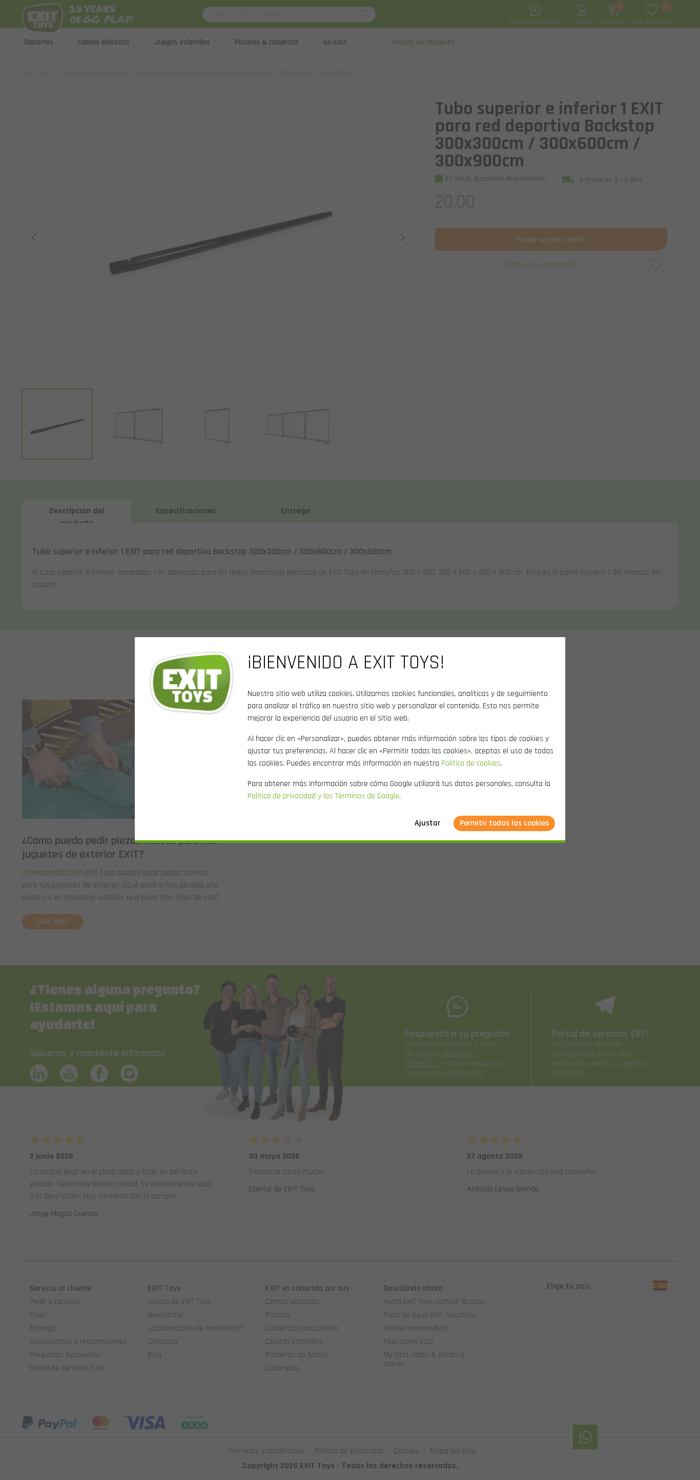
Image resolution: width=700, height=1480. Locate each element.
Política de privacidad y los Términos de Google (323, 796)
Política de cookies (471, 763)
